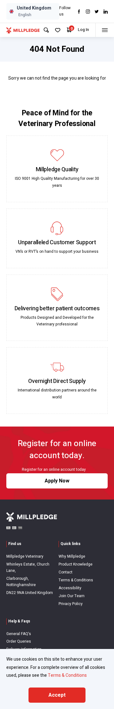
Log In (83, 30)
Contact (66, 572)
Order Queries (18, 641)
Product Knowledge (75, 564)
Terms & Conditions (76, 580)
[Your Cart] (69, 29)
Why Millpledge (72, 556)
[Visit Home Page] (23, 30)
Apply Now (57, 481)
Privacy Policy (71, 604)
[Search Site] (46, 30)
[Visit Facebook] (79, 11)
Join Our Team (72, 596)
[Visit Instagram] (88, 11)
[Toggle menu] (104, 30)
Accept (57, 695)
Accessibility (70, 588)
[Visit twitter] (97, 11)
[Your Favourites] (57, 30)
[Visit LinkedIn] (106, 11)
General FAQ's (18, 634)
